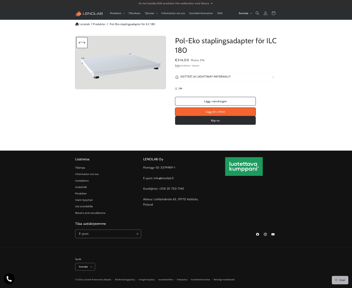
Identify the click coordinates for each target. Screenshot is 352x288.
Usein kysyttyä (84, 200)
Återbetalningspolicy (125, 279)
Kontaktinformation (200, 279)
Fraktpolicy (182, 279)
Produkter (99, 24)
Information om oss (87, 174)
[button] (117, 13)
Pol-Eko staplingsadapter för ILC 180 (132, 24)
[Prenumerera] (137, 234)
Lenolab (85, 24)
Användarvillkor (166, 279)
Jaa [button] (180, 88)
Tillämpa (80, 167)
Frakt (177, 65)
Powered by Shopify (101, 279)
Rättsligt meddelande (224, 279)
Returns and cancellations (90, 213)
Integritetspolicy (147, 279)
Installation (82, 180)
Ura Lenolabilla (84, 206)
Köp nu (215, 120)
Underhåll (81, 187)
